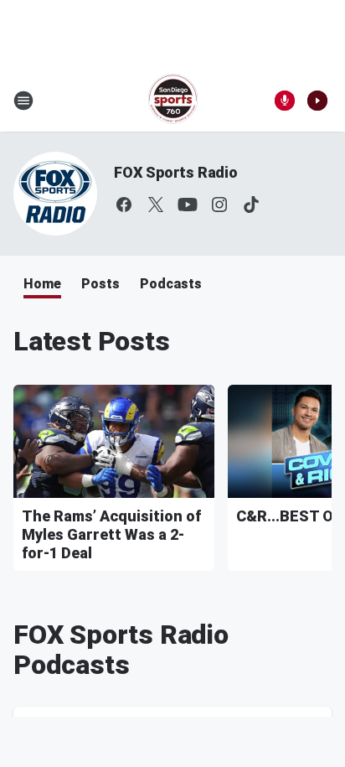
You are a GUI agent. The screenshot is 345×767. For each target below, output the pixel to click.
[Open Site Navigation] (23, 101)
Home (42, 284)
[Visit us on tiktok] (251, 204)
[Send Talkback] (285, 101)
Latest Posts (91, 341)
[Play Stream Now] (317, 101)
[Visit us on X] (156, 204)
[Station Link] (173, 100)
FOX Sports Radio (176, 172)
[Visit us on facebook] (124, 204)
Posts (100, 284)
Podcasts (171, 284)
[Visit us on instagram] (219, 204)
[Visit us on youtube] (188, 204)
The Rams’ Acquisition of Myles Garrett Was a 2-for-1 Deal (111, 534)
